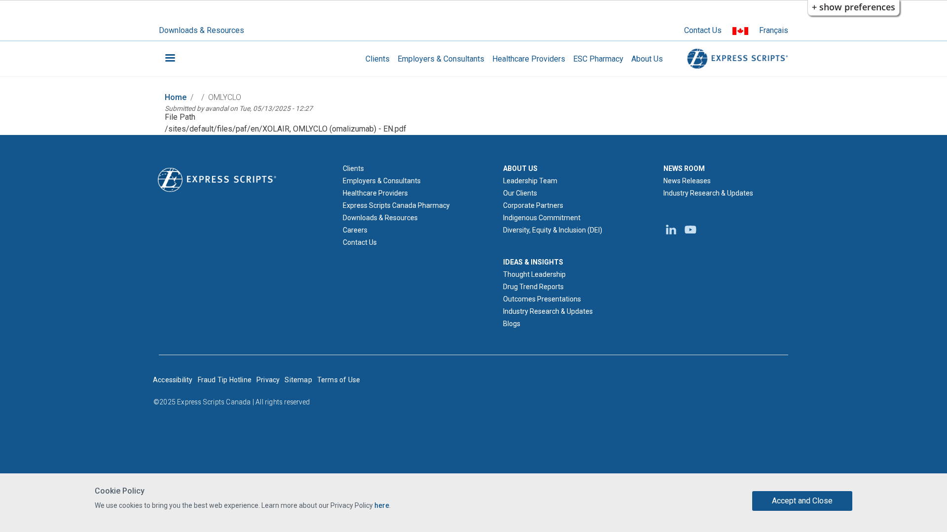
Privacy (268, 380)
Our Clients (520, 193)
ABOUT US (520, 168)
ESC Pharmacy (598, 59)
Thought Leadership (534, 274)
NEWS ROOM (684, 168)
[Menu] (170, 58)
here (381, 505)
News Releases (687, 181)
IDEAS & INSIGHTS (533, 262)
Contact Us (703, 30)
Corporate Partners (533, 205)
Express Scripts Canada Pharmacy (396, 205)
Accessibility (173, 380)
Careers (355, 230)
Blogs (511, 324)
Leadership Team (530, 181)
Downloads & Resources (201, 30)
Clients (377, 59)
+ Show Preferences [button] (853, 7)
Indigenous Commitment (542, 218)
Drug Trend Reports (533, 287)
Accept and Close (802, 500)
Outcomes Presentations (542, 299)
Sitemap (298, 380)
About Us (647, 59)
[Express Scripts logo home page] (736, 58)
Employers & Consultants (441, 59)
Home (175, 97)
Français (773, 30)
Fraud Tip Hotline (225, 380)
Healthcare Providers (528, 59)
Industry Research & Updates (548, 311)
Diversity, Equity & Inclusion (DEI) (552, 230)
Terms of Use (338, 380)
